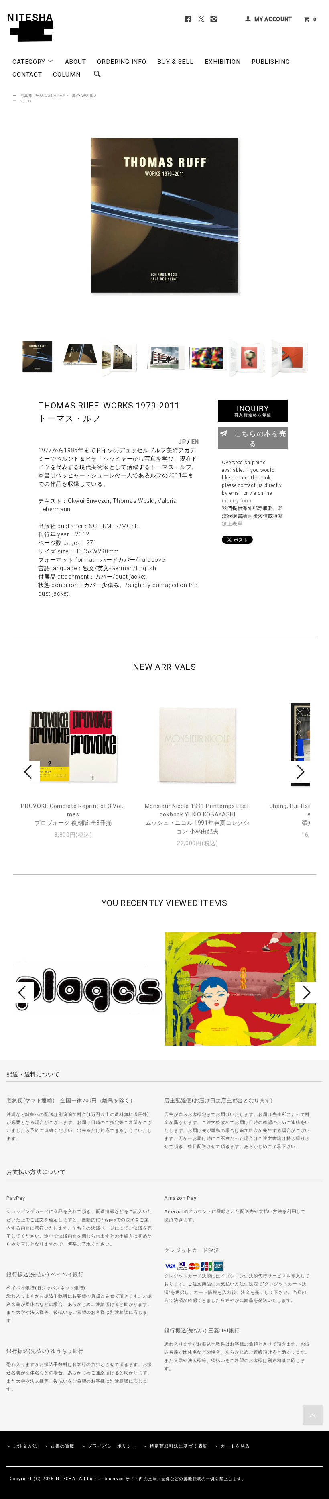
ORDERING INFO (121, 61)
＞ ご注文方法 (21, 1446)
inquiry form (236, 501)
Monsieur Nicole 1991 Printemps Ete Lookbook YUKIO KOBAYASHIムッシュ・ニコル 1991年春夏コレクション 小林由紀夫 (197, 818)
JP (182, 441)
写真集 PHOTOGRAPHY (42, 95)
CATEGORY (29, 61)
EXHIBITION (222, 61)
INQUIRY (253, 411)
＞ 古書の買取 (59, 1446)
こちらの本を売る (260, 438)
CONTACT (27, 74)
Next (299, 772)
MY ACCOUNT (273, 19)
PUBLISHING (271, 61)
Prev (29, 772)
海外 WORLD (84, 95)
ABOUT (75, 61)
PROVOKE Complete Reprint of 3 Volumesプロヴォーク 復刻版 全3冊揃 (73, 814)
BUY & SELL (175, 61)
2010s (26, 101)
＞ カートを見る (232, 1446)
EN (195, 441)
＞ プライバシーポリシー (108, 1446)
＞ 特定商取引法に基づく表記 (175, 1446)
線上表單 (232, 523)
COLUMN (66, 74)
